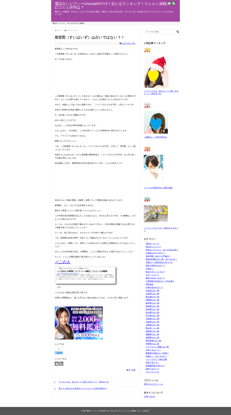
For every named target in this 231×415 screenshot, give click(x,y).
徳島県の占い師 (152, 331)
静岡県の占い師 (152, 300)
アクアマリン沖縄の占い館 (157, 347)
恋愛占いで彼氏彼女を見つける (159, 262)
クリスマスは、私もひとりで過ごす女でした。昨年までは (84, 382)
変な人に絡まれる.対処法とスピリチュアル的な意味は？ (83, 388)
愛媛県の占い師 (152, 334)
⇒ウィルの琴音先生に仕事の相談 (158, 188)
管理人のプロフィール (153, 384)
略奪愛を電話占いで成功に (157, 353)
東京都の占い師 (152, 297)
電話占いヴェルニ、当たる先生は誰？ (162, 250)
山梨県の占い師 (152, 294)
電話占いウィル (152, 244)
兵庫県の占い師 (152, 325)
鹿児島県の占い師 (153, 341)
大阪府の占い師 (152, 322)
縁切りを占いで (152, 369)
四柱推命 (149, 284)
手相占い (149, 269)
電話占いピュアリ (153, 247)
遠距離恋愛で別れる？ (155, 366)
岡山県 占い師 (152, 328)
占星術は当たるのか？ (155, 253)
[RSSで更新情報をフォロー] (174, 3)
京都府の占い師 (152, 319)
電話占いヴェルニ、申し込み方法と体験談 (68, 23)
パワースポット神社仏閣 (156, 359)
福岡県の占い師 (152, 338)
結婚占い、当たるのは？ (156, 356)
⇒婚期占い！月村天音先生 (155, 137)
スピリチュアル (128, 43)
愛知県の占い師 (152, 306)
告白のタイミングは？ (155, 272)
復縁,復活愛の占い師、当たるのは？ (161, 259)
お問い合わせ (149, 396)
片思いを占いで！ (153, 350)
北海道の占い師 (152, 291)
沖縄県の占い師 (152, 344)
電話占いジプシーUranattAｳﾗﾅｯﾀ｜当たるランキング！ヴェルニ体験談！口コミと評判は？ (114, 5)
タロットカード (152, 275)
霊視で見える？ (152, 363)
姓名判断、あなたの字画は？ (158, 256)
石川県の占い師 (152, 316)
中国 (133, 370)
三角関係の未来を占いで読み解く (160, 281)
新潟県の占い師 (152, 309)
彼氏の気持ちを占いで (155, 266)
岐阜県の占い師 (152, 303)
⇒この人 (62, 262)
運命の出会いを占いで (155, 278)
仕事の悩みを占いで (154, 287)
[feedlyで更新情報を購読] (169, 3)
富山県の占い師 (152, 312)
